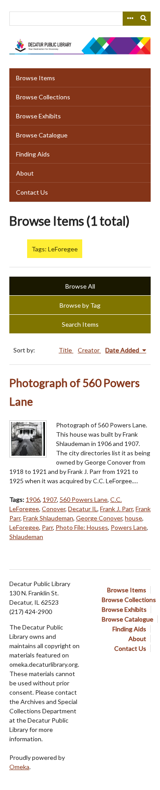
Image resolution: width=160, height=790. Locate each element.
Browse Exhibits (38, 116)
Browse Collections (43, 97)
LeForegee (24, 527)
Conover (53, 508)
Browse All (80, 286)
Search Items (80, 324)
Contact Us (32, 192)
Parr (47, 527)
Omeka (19, 766)
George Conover (99, 518)
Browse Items (35, 78)
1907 (50, 499)
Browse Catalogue (42, 135)
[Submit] (144, 19)
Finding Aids (33, 154)
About (25, 173)
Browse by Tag (80, 305)
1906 (33, 499)
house (133, 518)
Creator (89, 350)
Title (66, 350)
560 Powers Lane (84, 499)
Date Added (122, 350)
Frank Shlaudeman (48, 518)
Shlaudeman (26, 536)
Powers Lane (129, 527)
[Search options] (130, 19)
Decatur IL (82, 508)
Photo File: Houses (82, 527)
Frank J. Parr (116, 508)
